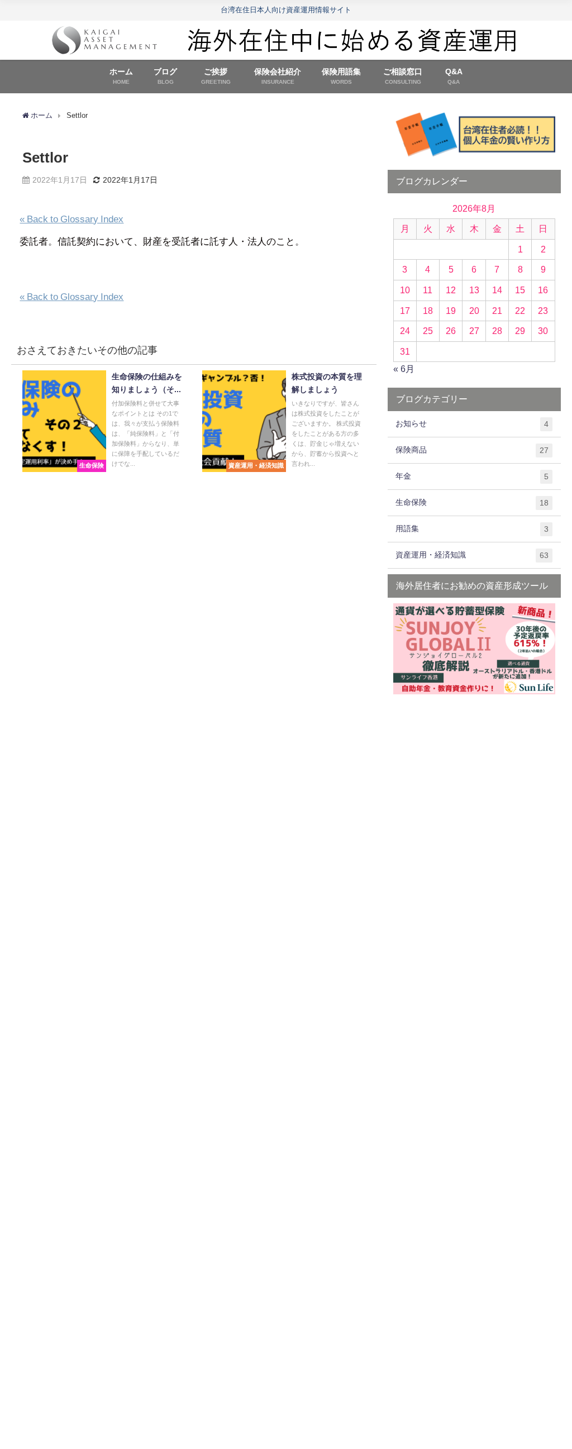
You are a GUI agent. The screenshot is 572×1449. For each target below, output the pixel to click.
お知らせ (472, 424)
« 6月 (403, 368)
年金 (472, 476)
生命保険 (472, 502)
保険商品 (472, 450)
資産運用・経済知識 (472, 555)
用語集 (472, 529)
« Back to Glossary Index (71, 218)
